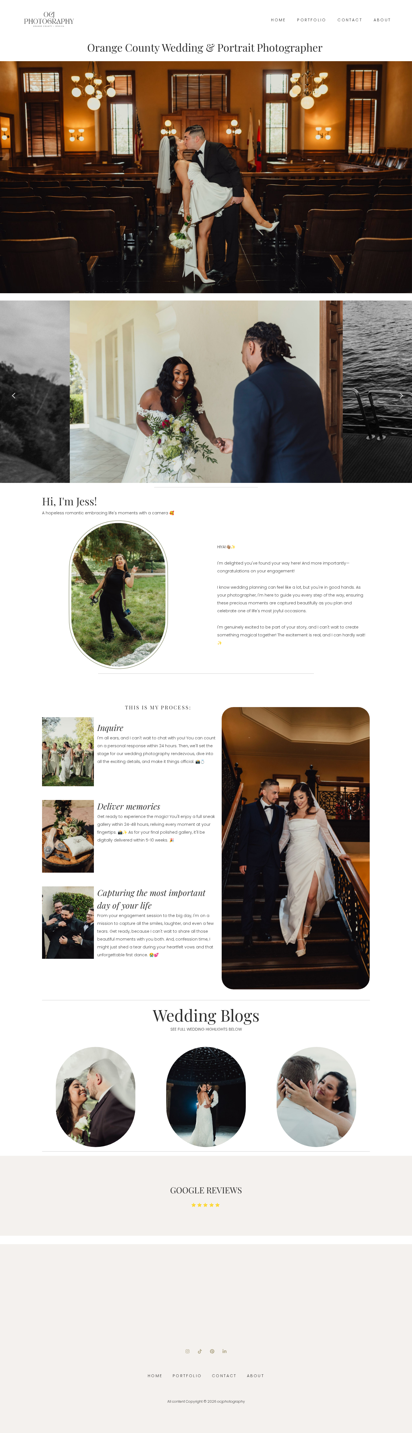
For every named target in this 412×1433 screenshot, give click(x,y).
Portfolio (311, 20)
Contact (349, 20)
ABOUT (382, 20)
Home (278, 20)
